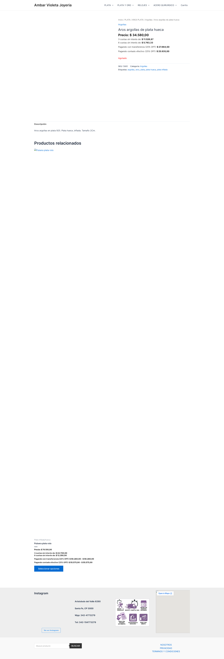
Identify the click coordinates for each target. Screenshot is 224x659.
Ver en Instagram (51, 630)
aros (137, 69)
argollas (131, 69)
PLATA (107, 5)
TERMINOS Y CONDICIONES (166, 651)
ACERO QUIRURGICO (163, 5)
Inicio (120, 20)
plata (143, 69)
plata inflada (162, 69)
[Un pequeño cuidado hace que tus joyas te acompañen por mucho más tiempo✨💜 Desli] (41, 619)
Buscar (75, 645)
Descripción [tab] (40, 124)
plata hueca (151, 69)
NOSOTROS (166, 644)
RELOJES (142, 5)
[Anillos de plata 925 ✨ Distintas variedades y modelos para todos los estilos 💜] (55, 619)
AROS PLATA (138, 20)
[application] (112, 5)
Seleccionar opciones (48, 568)
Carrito (184, 5)
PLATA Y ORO (124, 5)
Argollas (148, 20)
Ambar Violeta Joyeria (53, 5)
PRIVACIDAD (166, 648)
